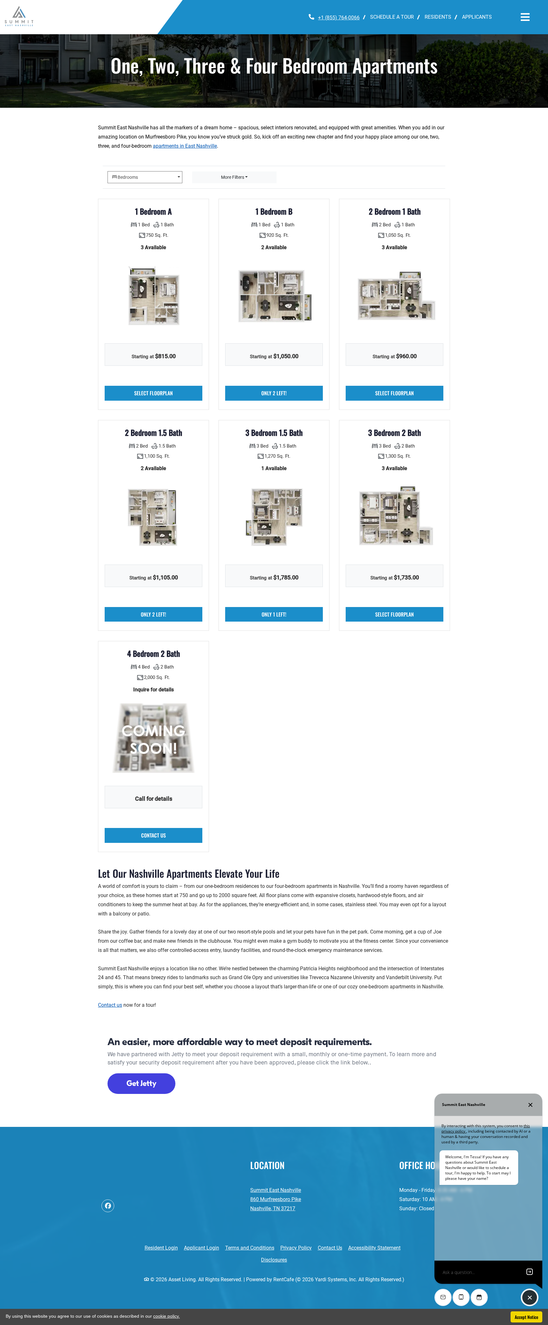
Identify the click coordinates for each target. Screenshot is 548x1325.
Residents (441, 17)
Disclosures (277, 1260)
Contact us (110, 1005)
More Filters (232, 177)
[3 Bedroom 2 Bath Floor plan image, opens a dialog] (394, 517)
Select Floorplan (168, 393)
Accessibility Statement (374, 1247)
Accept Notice (526, 1317)
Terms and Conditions (249, 1247)
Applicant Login (201, 1247)
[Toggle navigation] (525, 17)
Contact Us (330, 1248)
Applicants (479, 17)
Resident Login (161, 1247)
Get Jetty (141, 1083)
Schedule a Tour (392, 17)
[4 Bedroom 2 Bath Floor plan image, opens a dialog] (153, 738)
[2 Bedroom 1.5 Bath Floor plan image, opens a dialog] (153, 517)
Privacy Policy (296, 1247)
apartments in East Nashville (185, 146)
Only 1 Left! (292, 614)
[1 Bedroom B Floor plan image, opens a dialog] (274, 295)
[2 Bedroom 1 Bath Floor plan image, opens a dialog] (394, 295)
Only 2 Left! (292, 393)
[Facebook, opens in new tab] (107, 1205)
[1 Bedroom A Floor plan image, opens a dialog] (153, 295)
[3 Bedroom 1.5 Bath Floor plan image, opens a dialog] (274, 517)
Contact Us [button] (171, 835)
